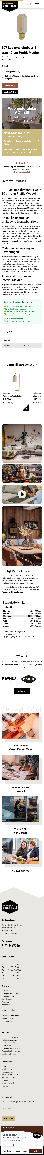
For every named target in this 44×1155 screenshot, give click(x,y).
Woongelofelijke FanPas (11, 993)
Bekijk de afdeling (10, 92)
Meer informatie (22, 691)
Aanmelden (8, 1118)
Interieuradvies (8, 1072)
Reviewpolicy (7, 1021)
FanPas (5, 1086)
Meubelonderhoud (9, 1054)
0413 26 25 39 (11, 933)
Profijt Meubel (15, 262)
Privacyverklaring (8, 1018)
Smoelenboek (7, 999)
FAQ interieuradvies (9, 1040)
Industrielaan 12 (8, 928)
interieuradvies (26, 290)
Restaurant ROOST (9, 1077)
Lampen (16, 57)
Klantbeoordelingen (9, 1010)
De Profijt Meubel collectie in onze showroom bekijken (23, 77)
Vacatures (6, 1005)
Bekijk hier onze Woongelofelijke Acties (20, 149)
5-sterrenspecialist (22, 172)
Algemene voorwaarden (11, 1016)
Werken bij (6, 1002)
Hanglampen (24, 57)
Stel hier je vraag (9, 86)
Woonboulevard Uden (10, 996)
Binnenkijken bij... (8, 1083)
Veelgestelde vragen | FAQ (12, 1037)
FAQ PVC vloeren (8, 1043)
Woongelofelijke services (11, 1048)
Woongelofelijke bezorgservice (14, 1051)
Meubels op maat (9, 1069)
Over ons (5, 991)
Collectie (9, 57)
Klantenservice (7, 1045)
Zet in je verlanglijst (13, 72)
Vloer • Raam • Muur (10, 1075)
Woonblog (6, 1080)
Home (3, 57)
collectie (30, 581)
